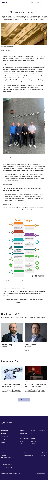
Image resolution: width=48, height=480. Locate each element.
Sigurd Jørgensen (10, 467)
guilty (45, 473)
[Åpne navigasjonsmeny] (45, 2)
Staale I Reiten (11, 464)
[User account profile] (38, 2)
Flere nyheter (24, 400)
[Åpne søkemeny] (41, 2)
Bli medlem (32, 2)
